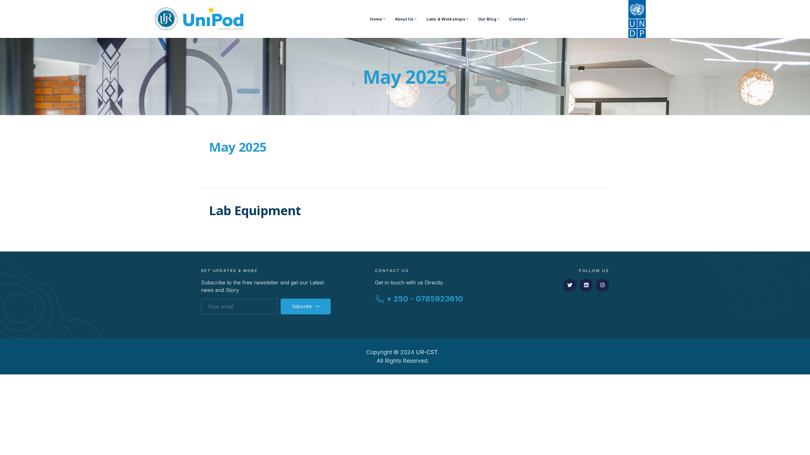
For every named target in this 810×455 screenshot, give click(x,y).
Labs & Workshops (446, 18)
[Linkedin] (586, 285)
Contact (517, 18)
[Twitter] (569, 285)
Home (376, 18)
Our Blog (487, 18)
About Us (404, 18)
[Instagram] (602, 285)
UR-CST (427, 352)
